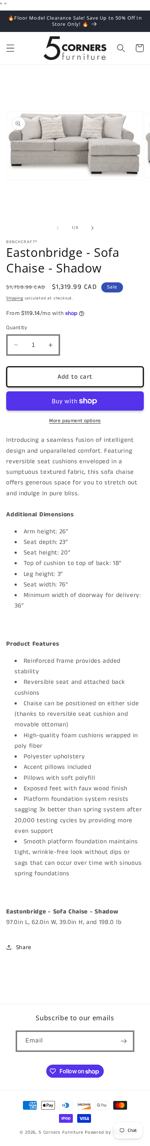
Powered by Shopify (107, 1132)
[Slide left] (58, 228)
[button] (10, 48)
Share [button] (23, 947)
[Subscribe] (123, 1041)
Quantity (16, 327)
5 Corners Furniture (61, 1132)
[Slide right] (92, 228)
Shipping (14, 298)
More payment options (75, 420)
